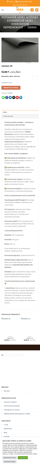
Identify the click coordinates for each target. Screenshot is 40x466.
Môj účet (7, 391)
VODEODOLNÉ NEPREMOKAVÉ (16, 25)
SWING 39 (10, 338)
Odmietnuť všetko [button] (9, 462)
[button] (2, 10)
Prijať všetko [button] (23, 458)
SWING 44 (30, 338)
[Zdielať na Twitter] (10, 97)
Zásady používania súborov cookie (17, 414)
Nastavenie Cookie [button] (10, 458)
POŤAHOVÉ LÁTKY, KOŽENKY (20, 17)
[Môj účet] (32, 10)
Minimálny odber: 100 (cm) (10, 76)
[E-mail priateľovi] (13, 97)
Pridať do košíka (10, 88)
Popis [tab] (5, 112)
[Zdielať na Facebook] (6, 97)
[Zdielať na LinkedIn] (20, 97)
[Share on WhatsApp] (3, 97)
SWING (32, 27)
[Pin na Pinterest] (17, 97)
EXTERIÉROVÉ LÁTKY (20, 21)
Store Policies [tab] (8, 116)
